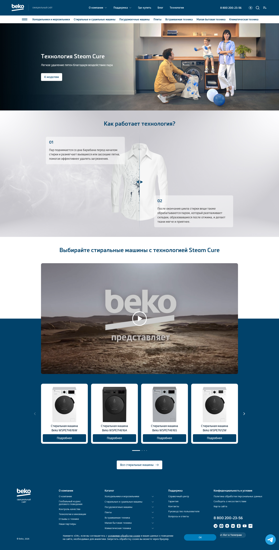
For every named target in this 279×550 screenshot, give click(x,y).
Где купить (144, 7)
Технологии (177, 7)
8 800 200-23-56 (231, 7)
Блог (160, 7)
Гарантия (173, 501)
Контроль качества (69, 509)
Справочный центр (178, 496)
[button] (244, 414)
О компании (96, 7)
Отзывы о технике (69, 518)
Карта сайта (220, 506)
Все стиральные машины (137, 465)
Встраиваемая (179, 19)
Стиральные (94, 19)
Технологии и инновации (72, 514)
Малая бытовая (210, 19)
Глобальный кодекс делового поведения (70, 503)
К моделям (51, 77)
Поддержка (121, 7)
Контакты (173, 506)
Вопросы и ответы (178, 516)
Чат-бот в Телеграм (230, 534)
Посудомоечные (134, 19)
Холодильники (51, 19)
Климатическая (243, 19)
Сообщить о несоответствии (230, 501)
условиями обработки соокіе (124, 535)
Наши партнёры (67, 523)
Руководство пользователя (183, 511)
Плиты (157, 19)
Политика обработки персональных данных (238, 496)
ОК (200, 537)
